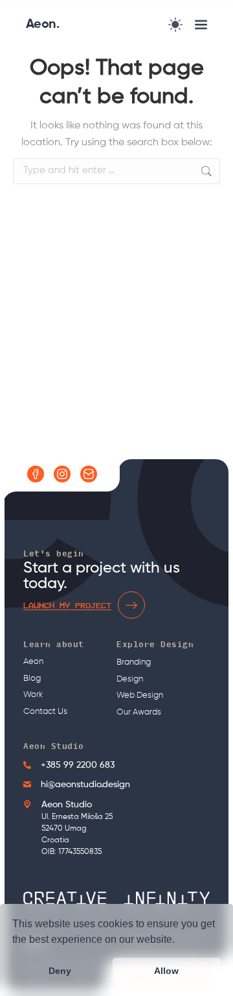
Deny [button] (60, 971)
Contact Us (45, 711)
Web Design (139, 695)
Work (33, 695)
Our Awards (138, 712)
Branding (133, 662)
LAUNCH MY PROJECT (67, 605)
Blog (32, 678)
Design (129, 679)
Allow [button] (166, 971)
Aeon (33, 662)
